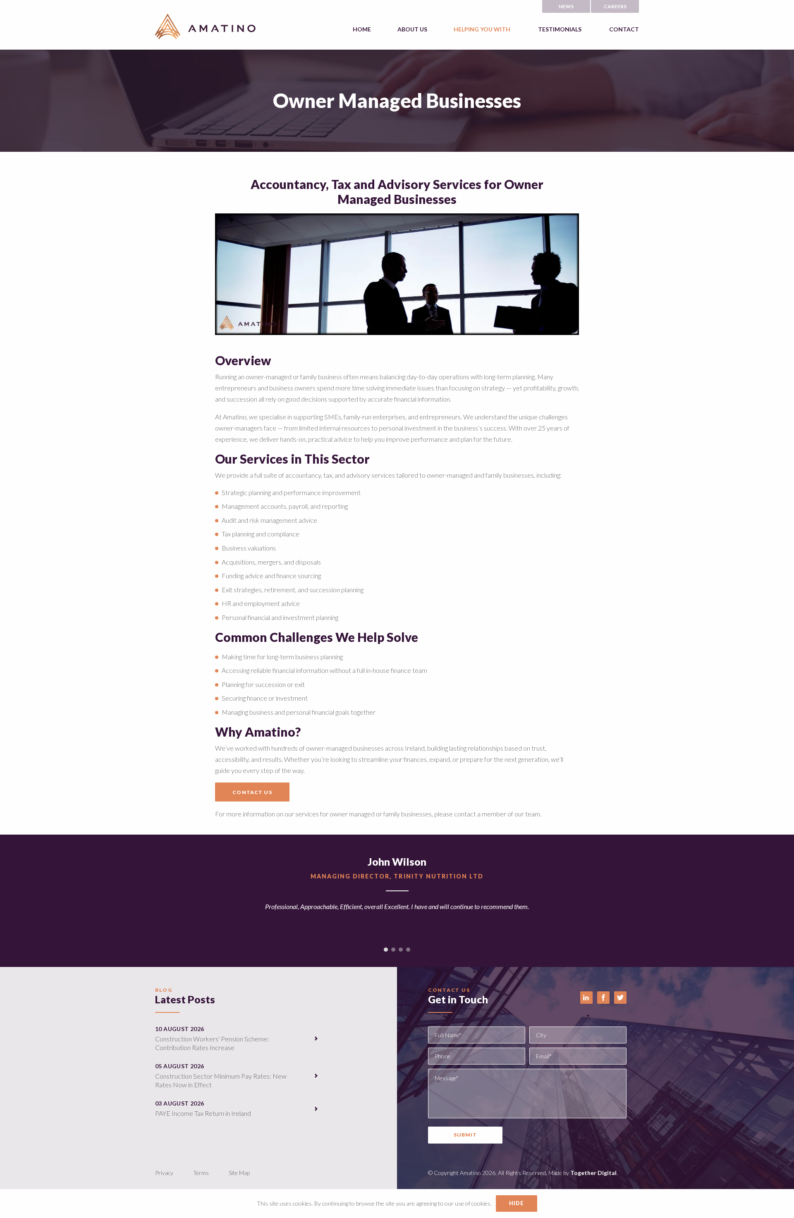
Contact (624, 29)
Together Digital (593, 1172)
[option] (397, 894)
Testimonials (559, 29)
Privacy (164, 1172)
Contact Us (252, 792)
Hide (516, 1203)
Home (362, 29)
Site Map (239, 1172)
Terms (201, 1172)
